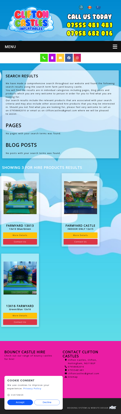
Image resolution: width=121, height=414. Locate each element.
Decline (47, 402)
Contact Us (20, 241)
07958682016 (76, 366)
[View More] (20, 198)
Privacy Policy (32, 388)
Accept (20, 402)
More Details (20, 235)
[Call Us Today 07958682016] (89, 25)
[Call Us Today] (89, 33)
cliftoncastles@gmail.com (83, 373)
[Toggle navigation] (115, 46)
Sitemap (73, 376)
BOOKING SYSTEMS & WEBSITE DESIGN (88, 408)
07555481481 (76, 370)
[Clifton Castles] (31, 20)
